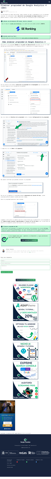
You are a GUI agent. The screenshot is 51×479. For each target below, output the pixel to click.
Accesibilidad (10, 467)
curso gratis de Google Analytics (30, 38)
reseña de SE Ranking (15, 23)
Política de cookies (11, 465)
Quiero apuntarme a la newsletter (29, 240)
